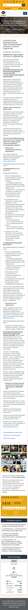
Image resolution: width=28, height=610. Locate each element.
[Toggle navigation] (25, 13)
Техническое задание (9, 438)
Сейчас (14, 561)
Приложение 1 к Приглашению (11, 435)
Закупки (20, 29)
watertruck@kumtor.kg (9, 161)
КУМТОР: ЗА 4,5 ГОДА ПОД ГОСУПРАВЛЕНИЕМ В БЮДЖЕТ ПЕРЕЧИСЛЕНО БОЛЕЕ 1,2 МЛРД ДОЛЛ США (14, 535)
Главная (7, 29)
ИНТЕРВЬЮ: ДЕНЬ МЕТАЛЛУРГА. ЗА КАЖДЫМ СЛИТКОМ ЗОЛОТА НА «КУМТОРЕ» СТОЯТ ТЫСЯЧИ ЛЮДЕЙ (12, 549)
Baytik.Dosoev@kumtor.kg (10, 426)
